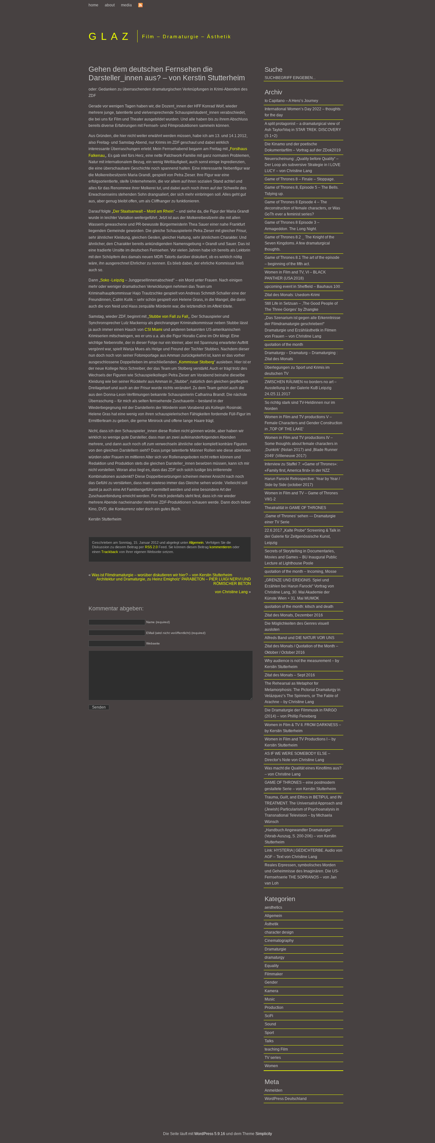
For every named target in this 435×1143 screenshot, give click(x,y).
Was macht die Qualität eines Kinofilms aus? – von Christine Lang (303, 771)
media (126, 5)
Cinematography (279, 940)
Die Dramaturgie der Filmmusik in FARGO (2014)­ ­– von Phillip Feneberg (301, 713)
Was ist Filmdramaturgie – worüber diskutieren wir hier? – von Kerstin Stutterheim (162, 575)
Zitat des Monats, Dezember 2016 (294, 615)
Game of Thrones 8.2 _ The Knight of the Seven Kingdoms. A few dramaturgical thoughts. (299, 243)
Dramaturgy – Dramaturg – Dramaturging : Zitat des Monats (301, 356)
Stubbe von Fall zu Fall (168, 316)
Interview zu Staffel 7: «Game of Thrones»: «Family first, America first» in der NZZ (301, 467)
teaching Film (276, 1049)
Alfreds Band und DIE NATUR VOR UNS (299, 638)
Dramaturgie (275, 949)
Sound (270, 1024)
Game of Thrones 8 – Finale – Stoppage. (300, 179)
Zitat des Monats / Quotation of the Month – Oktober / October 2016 (301, 649)
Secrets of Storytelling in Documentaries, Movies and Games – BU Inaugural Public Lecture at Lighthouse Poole (301, 557)
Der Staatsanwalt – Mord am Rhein (143, 211)
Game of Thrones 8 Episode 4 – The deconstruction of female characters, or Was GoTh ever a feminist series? (302, 208)
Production (274, 1007)
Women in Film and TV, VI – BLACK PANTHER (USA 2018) (295, 275)
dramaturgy (274, 957)
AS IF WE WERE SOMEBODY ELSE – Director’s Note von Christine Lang (297, 756)
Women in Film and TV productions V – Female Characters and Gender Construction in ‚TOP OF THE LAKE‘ (303, 423)
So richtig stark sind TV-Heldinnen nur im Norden (300, 405)
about (110, 5)
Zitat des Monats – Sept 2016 (290, 675)
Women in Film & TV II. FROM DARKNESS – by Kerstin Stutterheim (303, 728)
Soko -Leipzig (112, 280)
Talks (269, 1041)
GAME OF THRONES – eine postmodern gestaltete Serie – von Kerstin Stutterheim (300, 785)
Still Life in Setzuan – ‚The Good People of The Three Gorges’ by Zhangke (301, 306)
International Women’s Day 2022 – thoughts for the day (302, 112)
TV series (273, 1057)
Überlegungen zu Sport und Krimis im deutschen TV (297, 370)
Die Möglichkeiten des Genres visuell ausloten (297, 626)
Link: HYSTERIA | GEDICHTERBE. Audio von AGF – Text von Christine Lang (303, 853)
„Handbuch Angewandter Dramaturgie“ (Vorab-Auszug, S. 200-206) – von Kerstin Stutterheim (300, 836)
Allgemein (196, 542)
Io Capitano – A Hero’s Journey (291, 100)
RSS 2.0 (151, 547)
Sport (269, 1032)
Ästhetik (271, 924)
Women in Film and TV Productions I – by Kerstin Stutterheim (300, 742)
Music (270, 999)
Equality (272, 966)
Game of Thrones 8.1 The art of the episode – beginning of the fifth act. (302, 260)
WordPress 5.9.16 (209, 1134)
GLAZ (110, 36)
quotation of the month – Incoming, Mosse (301, 571)
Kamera (271, 991)
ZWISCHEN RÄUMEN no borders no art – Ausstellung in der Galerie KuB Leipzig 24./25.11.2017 (301, 388)
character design (279, 932)
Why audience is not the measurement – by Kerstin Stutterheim (302, 664)
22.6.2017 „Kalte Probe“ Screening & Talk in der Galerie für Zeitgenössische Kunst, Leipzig (302, 536)
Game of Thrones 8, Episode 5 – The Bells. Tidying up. (302, 190)
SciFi (269, 1016)
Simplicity (263, 1134)
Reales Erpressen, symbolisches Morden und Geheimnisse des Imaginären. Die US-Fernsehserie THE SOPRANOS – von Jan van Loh (302, 874)
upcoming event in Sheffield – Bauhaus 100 (302, 286)
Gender (271, 982)
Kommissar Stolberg (196, 362)
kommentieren (221, 547)
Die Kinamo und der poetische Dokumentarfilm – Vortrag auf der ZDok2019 (303, 147)
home (93, 5)
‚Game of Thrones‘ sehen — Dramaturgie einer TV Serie (300, 519)
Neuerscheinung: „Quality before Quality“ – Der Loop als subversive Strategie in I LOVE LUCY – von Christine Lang (302, 165)
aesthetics (273, 907)
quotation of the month (284, 344)
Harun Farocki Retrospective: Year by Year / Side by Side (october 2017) (302, 482)
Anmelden (273, 1090)
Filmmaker (274, 974)
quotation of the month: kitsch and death (299, 606)
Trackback (109, 552)
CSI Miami (153, 329)
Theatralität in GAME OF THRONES (295, 508)
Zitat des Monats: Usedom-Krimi (292, 295)
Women (271, 1066)
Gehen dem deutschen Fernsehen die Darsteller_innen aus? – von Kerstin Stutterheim (167, 73)
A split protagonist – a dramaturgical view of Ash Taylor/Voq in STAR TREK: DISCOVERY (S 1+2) (303, 129)
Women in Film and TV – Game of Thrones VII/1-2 (301, 496)
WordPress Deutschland (286, 1098)
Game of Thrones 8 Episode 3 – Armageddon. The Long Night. (292, 225)
